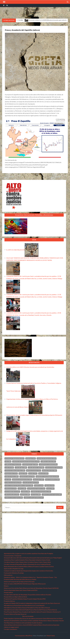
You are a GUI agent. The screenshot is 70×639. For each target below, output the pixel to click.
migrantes (49, 485)
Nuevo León (18, 590)
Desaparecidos (27, 571)
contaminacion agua (30, 464)
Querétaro (11, 618)
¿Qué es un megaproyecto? (11, 627)
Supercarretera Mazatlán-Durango (13, 568)
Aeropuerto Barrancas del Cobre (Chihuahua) (17, 558)
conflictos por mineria (13, 464)
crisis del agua (20, 467)
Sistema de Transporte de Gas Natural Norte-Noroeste (19, 581)
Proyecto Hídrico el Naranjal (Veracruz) (15, 614)
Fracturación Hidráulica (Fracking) (14, 573)
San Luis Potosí (58, 618)
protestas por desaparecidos (40, 491)
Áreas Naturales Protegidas (45, 553)
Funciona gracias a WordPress (23, 635)
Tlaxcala (61, 620)
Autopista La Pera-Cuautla (11, 560)
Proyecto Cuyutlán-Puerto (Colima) (43, 566)
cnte (8, 461)
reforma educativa (12, 494)
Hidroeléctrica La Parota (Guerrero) (14, 605)
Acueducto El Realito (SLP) (11, 603)
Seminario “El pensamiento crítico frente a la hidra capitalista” (21, 620)
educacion (43, 473)
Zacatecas (39, 623)
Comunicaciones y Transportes (12, 555)
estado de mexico (11, 476)
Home (5, 584)
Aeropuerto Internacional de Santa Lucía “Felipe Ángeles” (46, 558)
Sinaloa (41, 620)
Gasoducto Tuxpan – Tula (50, 577)
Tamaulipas (55, 620)
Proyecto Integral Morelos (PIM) (36, 599)
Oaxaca (25, 590)
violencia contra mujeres (13, 497)
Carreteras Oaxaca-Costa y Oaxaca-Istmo (15, 562)
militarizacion (10, 488)
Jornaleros (11, 584)
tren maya (35, 494)
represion (25, 494)
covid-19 (9, 467)
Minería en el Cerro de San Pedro (13, 588)
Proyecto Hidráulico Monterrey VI (51, 612)
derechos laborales (49, 470)
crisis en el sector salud (54, 467)
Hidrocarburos (8, 575)
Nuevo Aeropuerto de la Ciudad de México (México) (18, 566)
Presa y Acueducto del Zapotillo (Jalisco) (29, 612)
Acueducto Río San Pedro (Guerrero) (49, 603)
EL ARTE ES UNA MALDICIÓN (15, 250)
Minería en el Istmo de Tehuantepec (33, 588)
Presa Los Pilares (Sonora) (49, 610)
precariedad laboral (12, 491)
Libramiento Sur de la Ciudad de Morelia (39, 564)
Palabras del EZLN (32, 590)
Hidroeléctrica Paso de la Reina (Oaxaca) (15, 607)
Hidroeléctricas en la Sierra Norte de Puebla (16, 610)
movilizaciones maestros (36, 488)
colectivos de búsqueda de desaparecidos (26, 461)
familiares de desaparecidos (22, 479)
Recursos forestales (27, 616)
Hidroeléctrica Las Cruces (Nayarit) (34, 605)
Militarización (42, 584)
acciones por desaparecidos (14, 458)
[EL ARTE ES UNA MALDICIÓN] (31, 250)
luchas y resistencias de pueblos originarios (19, 485)
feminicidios (38, 479)
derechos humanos (33, 470)
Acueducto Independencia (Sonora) (29, 603)
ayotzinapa (30, 458)
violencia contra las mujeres (51, 494)
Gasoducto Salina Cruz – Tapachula (32, 577)
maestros (39, 485)
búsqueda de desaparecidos (46, 458)
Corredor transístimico (10, 629)
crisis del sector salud (36, 467)
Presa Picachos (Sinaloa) (11, 612)
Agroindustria (8, 553)
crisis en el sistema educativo (15, 470)
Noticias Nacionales (9, 590)
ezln (8, 479)
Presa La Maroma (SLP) (35, 610)
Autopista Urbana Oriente (43, 560)
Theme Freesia (50, 635)
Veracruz (12, 623)
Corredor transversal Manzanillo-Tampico (16, 564)
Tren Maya (7, 623)
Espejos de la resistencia (38, 571)
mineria (22, 488)
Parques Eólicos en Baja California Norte (15, 597)
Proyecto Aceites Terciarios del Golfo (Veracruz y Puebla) (20, 579)
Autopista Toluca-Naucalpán (27, 560)
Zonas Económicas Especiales (51, 625)
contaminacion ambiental (48, 464)
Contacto (6, 571)
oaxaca (50, 488)
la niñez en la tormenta (13, 482)
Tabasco (50, 620)
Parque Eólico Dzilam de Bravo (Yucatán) (39, 594)
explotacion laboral (27, 476)
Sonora (45, 620)
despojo (23, 473)
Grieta (35, 10)
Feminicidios (49, 571)
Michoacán (28, 584)
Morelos (45, 588)
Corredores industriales (16, 571)
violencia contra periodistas (33, 497)
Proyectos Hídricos (9, 601)
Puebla (6, 618)
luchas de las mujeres (30, 482)
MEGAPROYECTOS (19, 584)
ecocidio (33, 473)
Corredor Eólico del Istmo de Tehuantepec (16, 594)
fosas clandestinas (52, 479)
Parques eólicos (8, 592)
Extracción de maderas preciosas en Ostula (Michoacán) (38, 618)
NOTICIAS (56, 588)
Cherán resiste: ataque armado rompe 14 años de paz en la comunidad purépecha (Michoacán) (34, 415)
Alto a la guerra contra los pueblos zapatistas (24, 553)
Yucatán (34, 623)
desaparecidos (11, 473)
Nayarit (50, 588)
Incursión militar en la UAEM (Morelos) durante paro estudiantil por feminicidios (38, 20)
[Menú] (4, 2)
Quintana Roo (18, 618)
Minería (6, 586)
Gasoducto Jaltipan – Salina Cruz (13, 577)
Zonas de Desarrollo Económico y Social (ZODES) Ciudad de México (23, 625)
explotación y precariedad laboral (47, 476)
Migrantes (35, 584)
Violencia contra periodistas (23, 623)
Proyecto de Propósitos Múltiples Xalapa (15, 599)
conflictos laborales (48, 461)
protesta (25, 491)
